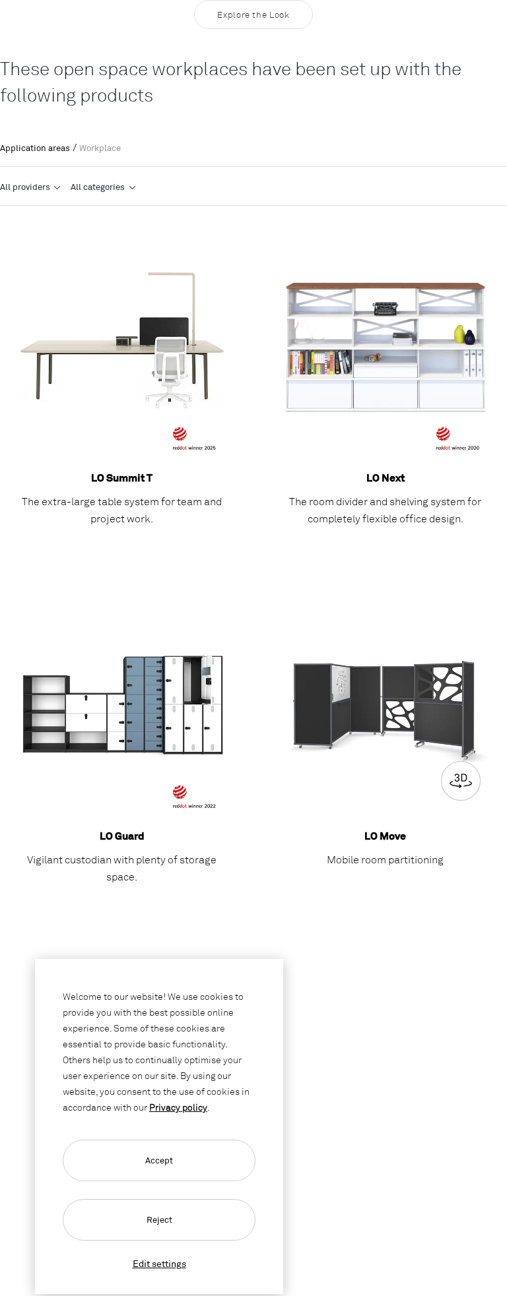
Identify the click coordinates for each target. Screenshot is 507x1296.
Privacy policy (178, 1107)
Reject (159, 1219)
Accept (159, 1160)
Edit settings (159, 1263)
